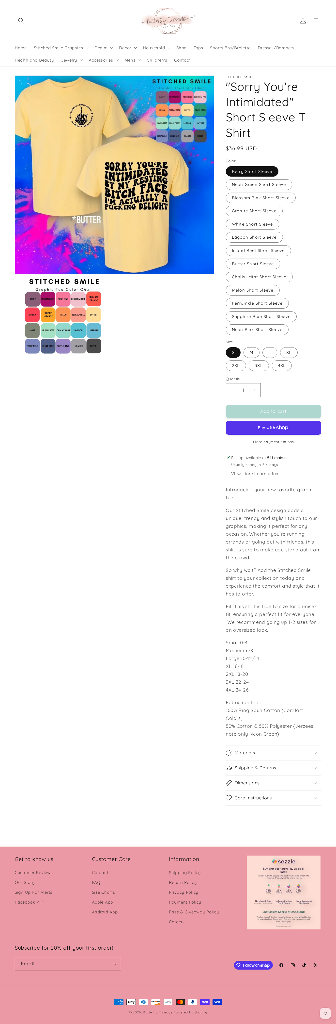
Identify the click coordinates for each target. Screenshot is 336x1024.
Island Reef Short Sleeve (258, 250)
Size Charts (103, 892)
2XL (236, 365)
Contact (100, 872)
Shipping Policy (185, 872)
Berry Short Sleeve (252, 171)
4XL (282, 365)
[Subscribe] (114, 964)
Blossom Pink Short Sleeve (261, 197)
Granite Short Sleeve (254, 210)
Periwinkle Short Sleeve (257, 303)
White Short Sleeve (252, 224)
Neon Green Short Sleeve (259, 184)
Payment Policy (185, 902)
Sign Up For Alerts (33, 892)
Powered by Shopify (190, 1012)
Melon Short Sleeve (253, 290)
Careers (177, 921)
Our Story (25, 882)
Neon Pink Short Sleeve (257, 329)
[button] (21, 20)
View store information (254, 473)
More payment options (273, 442)
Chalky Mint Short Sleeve (259, 276)
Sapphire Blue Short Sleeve (261, 316)
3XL (259, 365)
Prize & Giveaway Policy (194, 911)
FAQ (96, 882)
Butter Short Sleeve (253, 263)
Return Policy (183, 882)
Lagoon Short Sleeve (254, 237)
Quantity (234, 378)
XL (288, 352)
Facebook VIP (29, 902)
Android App (105, 911)
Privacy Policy (184, 892)
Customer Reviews (34, 872)
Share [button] (237, 816)
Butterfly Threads (157, 1012)
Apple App (102, 902)
